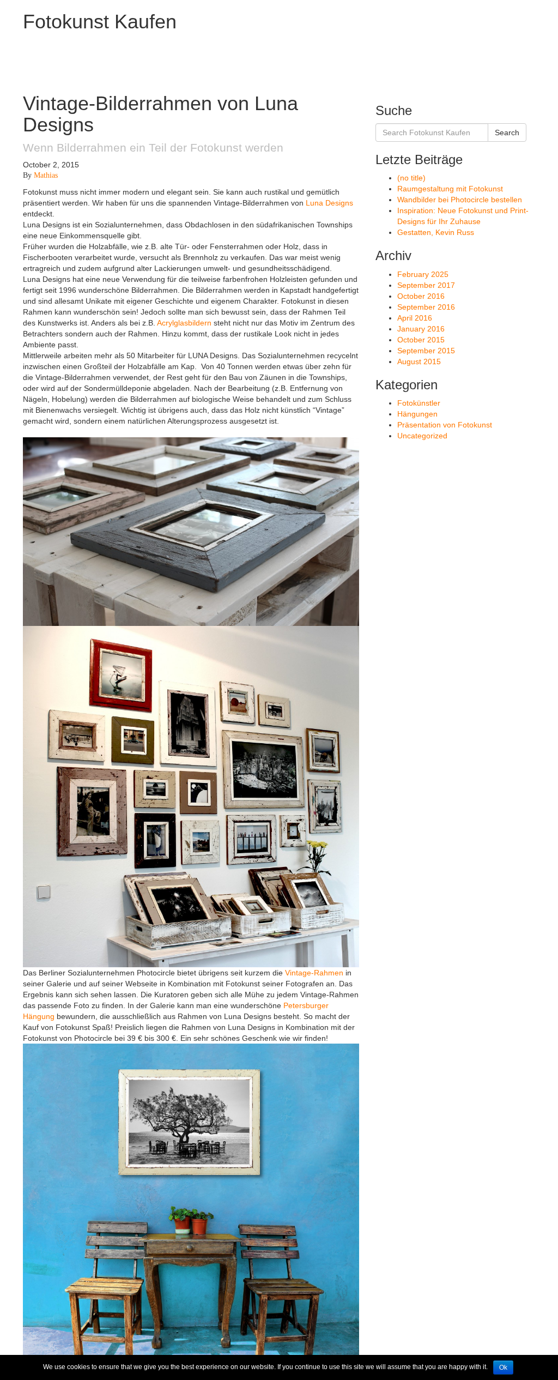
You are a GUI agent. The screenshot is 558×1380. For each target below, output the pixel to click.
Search (507, 132)
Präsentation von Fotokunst (444, 424)
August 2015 (419, 361)
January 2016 (421, 328)
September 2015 (426, 350)
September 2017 (426, 285)
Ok (503, 1367)
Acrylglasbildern (184, 322)
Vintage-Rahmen (314, 972)
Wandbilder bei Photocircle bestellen (459, 199)
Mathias (46, 175)
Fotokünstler (418, 403)
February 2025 (422, 274)
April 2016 (414, 318)
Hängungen (417, 413)
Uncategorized (422, 435)
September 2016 (426, 307)
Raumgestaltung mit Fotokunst (450, 188)
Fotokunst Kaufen (100, 21)
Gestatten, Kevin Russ (435, 232)
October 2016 (421, 296)
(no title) (411, 177)
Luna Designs (329, 202)
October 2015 (421, 339)
